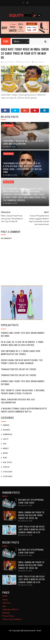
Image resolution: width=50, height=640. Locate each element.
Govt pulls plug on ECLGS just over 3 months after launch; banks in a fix (31, 529)
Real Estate (7, 462)
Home (5, 41)
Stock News (39, 62)
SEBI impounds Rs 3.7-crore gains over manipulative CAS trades (20, 352)
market (6, 448)
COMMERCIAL (7, 434)
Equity (5, 439)
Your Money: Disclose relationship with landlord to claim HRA (23, 142)
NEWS (5, 458)
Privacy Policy (8, 616)
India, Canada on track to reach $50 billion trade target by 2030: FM (31, 515)
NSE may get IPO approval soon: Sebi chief (31, 501)
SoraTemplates (23, 636)
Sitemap (6, 612)
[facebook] (23, 3)
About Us (6, 603)
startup (6, 467)
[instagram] (27, 3)
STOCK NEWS (7, 476)
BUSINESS (6, 430)
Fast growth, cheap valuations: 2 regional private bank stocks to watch (23, 392)
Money (5, 453)
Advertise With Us (10, 609)
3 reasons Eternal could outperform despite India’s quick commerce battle (24, 410)
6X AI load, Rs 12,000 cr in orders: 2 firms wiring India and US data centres (22, 343)
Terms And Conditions (12, 619)
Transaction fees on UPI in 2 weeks (18, 369)
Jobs (4, 606)
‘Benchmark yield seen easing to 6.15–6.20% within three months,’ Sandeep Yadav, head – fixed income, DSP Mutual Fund (22, 167)
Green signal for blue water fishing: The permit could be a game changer (22, 362)
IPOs (4, 444)
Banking (6, 425)
